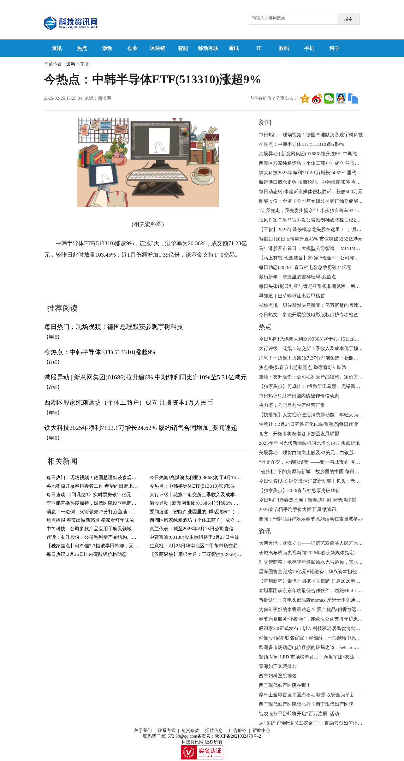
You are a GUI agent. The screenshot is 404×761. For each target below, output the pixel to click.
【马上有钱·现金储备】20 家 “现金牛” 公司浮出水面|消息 (319, 257)
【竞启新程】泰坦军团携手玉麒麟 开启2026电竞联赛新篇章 (321, 581)
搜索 (348, 18)
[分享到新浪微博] (317, 98)
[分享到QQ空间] (305, 98)
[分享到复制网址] (353, 98)
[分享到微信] (329, 98)
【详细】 (53, 337)
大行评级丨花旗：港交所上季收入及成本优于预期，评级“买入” (216, 494)
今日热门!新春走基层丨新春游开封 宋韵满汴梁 (307, 499)
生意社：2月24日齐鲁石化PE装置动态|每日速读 (308, 424)
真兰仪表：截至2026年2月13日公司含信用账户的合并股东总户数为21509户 (229, 528)
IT (259, 48)
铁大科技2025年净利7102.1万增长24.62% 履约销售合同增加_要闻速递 (140, 427)
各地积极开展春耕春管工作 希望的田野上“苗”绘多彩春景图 (108, 486)
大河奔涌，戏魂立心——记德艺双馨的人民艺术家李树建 (318, 543)
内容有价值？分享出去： (273, 98)
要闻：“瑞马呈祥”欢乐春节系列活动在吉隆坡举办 (311, 518)
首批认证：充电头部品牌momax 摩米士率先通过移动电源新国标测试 (331, 600)
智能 (183, 48)
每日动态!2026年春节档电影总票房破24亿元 (305, 267)
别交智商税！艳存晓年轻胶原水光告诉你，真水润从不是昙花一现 (327, 562)
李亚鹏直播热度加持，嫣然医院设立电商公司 (93, 503)
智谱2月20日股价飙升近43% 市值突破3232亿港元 (311, 238)
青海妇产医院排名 (278, 666)
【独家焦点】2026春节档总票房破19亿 (299, 490)
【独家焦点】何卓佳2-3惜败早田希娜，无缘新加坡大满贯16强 (111, 545)
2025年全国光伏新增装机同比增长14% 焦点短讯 (309, 443)
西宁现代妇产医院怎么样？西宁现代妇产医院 (306, 704)
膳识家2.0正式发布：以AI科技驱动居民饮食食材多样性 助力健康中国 (331, 628)
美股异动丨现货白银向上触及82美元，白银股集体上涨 (316, 452)
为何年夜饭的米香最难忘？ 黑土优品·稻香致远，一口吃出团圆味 (326, 609)
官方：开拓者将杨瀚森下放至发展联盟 (299, 433)
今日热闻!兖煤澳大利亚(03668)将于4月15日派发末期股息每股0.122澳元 (225, 477)
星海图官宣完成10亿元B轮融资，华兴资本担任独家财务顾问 (322, 571)
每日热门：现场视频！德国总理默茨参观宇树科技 (113, 326)
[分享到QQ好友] (341, 98)
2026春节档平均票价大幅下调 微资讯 (297, 509)
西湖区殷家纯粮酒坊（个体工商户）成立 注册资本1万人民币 (128, 402)
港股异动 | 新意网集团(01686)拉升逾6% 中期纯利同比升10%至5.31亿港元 (145, 377)
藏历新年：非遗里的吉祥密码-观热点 (297, 276)
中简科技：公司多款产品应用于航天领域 (89, 528)
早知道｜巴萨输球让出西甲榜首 (292, 295)
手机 (309, 48)
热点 (82, 48)
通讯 (234, 48)
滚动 (107, 48)
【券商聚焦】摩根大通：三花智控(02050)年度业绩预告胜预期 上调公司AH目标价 (235, 554)
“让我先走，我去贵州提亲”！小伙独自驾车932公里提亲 (317, 210)
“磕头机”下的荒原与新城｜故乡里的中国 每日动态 (311, 471)
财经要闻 (91, 274)
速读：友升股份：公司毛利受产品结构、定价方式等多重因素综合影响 (119, 537)
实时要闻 (115, 274)
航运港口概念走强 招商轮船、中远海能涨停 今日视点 (314, 182)
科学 (335, 48)
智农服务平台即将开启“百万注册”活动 (299, 713)
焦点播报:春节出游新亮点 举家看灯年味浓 (90, 520)
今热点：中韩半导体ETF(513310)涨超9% (100, 351)
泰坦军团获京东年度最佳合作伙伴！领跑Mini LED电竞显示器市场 (328, 590)
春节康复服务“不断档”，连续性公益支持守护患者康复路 (318, 618)
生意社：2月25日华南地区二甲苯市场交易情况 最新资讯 (208, 545)
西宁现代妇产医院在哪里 (285, 685)
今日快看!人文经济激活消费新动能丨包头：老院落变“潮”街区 (323, 481)
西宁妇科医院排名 (278, 675)
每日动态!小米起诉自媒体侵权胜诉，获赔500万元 (311, 191)
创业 (133, 48)
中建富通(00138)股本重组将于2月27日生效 (194, 537)
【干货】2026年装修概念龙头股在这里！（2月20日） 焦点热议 (325, 229)
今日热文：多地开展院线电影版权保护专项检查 (308, 314)
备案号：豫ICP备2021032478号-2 (229, 736)
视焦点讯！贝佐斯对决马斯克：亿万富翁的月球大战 (313, 305)
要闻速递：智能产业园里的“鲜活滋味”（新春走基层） (206, 511)
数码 (284, 48)
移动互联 (208, 48)
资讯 (57, 48)
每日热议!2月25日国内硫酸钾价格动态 (86, 554)
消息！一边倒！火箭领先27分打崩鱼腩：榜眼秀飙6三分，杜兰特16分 (119, 511)
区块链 (157, 48)
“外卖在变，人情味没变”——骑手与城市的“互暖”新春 (315, 462)
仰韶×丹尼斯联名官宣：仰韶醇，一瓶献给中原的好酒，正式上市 (326, 637)
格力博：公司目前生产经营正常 (292, 405)
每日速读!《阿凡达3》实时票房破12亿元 (88, 494)
